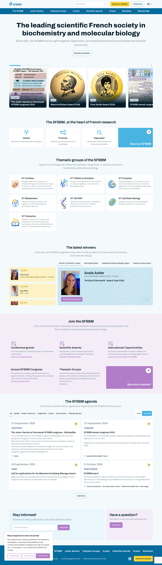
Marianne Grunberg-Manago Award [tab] (115, 263)
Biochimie (126, 11)
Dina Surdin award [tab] (91, 263)
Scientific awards (94, 11)
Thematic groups (75, 413)
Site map (54, 559)
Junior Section (36, 11)
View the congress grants (21, 357)
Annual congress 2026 (20, 381)
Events (76, 11)
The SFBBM (17, 11)
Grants (112, 11)
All (11, 413)
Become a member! (139, 384)
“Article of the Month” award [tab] (69, 263)
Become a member (120, 4)
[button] (15, 65)
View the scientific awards (70, 357)
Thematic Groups (58, 11)
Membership (144, 11)
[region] (28, 546)
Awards (17, 413)
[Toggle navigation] (150, 4)
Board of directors (28, 413)
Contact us (137, 4)
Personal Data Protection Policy (94, 559)
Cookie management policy (70, 559)
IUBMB (134, 357)
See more (63, 384)
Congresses (42, 413)
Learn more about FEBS (117, 357)
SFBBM (58, 551)
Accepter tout (43, 556)
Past (139, 413)
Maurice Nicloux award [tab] (142, 263)
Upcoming (147, 413)
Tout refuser (28, 556)
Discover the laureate (72, 299)
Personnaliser (14, 556)
